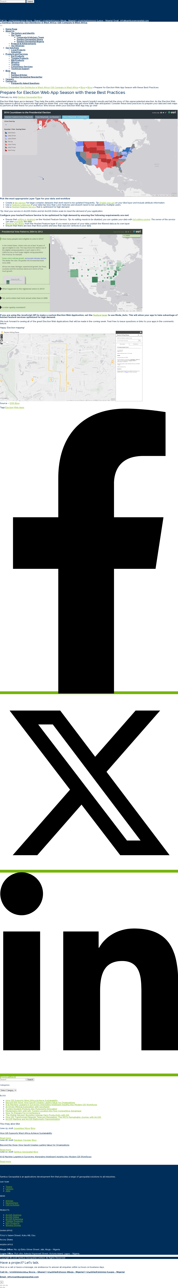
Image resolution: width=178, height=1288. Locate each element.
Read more (5, 1138)
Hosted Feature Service (24, 207)
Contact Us (11, 81)
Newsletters (12, 1203)
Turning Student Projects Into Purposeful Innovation (31, 1109)
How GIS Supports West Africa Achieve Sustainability (32, 1100)
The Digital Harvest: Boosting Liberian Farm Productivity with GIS (37, 1115)
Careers (10, 79)
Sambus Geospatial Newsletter (26, 77)
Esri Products (17, 56)
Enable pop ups (106, 203)
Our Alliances (17, 46)
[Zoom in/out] (7, 1285)
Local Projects (18, 50)
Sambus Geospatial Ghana (30, 39)
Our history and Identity (23, 33)
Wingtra (15, 62)
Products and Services (17, 54)
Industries (16, 52)
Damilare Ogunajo (22, 1140)
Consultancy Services (22, 67)
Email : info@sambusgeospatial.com (131, 20)
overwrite (18, 221)
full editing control (141, 219)
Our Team (16, 35)
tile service (20, 203)
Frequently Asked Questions (25, 83)
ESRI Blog (14, 403)
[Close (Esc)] (1, 1285)
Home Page (11, 29)
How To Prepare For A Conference (23, 1113)
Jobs (8, 1191)
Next (12, 1077)
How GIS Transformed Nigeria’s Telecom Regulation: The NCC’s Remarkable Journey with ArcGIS (54, 1117)
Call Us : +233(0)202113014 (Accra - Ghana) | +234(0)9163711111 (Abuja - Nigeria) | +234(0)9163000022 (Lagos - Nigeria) (56, 20)
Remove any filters (15, 223)
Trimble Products (19, 58)
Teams (9, 1186)
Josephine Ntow (22, 1128)
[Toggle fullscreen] (4, 1285)
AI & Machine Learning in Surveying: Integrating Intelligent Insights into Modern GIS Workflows (51, 1104)
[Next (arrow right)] (4, 1287)
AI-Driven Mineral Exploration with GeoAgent (28, 1107)
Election (9, 407)
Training (15, 64)
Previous (4, 1077)
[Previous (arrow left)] (1, 1287)
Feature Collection (21, 205)
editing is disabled (26, 219)
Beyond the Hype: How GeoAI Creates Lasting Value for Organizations (40, 1102)
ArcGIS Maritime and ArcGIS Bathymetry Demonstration (33, 1119)
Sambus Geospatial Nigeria (30, 41)
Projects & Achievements (23, 44)
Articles (9, 1201)
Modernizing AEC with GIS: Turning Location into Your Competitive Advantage (43, 1111)
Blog (8, 71)
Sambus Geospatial (27, 97)
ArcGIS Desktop (13, 1215)
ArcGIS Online (12, 1217)
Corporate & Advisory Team (30, 37)
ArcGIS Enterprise (14, 1219)
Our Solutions (12, 48)
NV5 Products (17, 60)
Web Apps (19, 407)
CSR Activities (12, 1205)
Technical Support (20, 69)
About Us (10, 31)
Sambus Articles (19, 75)
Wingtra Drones (13, 1225)
